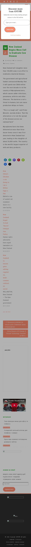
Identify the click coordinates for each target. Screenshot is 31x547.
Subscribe (10, 29)
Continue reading (16, 35)
